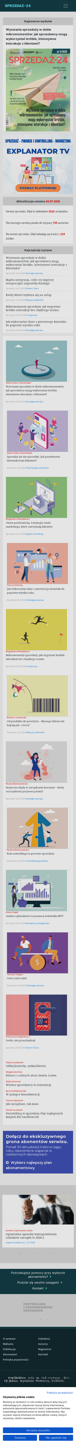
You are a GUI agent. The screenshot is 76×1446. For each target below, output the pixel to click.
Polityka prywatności (60, 1392)
